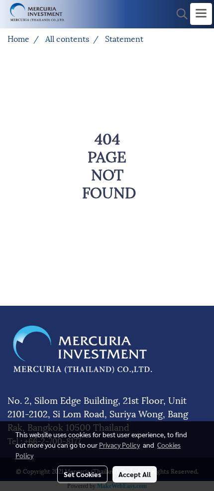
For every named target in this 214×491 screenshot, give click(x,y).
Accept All (134, 474)
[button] (179, 14)
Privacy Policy (119, 444)
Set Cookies (82, 474)
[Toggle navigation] (201, 14)
